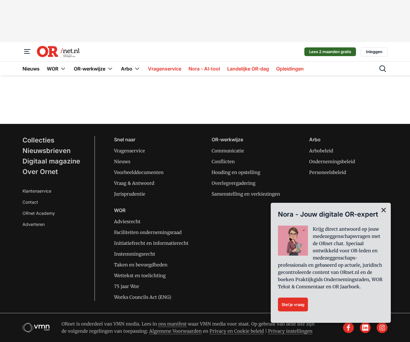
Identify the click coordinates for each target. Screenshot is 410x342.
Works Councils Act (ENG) (142, 297)
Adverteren (34, 224)
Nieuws (122, 161)
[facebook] (348, 327)
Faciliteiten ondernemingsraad (148, 232)
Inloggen (374, 51)
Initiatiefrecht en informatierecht (151, 243)
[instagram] (382, 327)
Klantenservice (37, 191)
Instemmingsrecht (134, 254)
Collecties (38, 140)
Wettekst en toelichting (140, 275)
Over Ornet (40, 172)
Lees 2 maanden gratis (330, 51)
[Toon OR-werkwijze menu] (110, 69)
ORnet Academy (39, 213)
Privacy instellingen (290, 331)
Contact (30, 202)
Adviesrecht (127, 221)
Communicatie (228, 151)
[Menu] (27, 52)
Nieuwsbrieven (47, 150)
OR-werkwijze (227, 139)
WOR (119, 210)
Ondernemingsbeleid (332, 161)
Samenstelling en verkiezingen (246, 194)
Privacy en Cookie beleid (237, 331)
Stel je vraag (293, 304)
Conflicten (223, 161)
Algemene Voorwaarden (175, 331)
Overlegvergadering (233, 183)
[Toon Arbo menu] (137, 69)
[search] (382, 68)
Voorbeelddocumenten (139, 172)
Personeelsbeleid (327, 172)
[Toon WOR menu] (63, 69)
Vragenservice (129, 151)
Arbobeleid (321, 151)
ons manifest (172, 324)
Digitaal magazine (51, 161)
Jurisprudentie (129, 194)
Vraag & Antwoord (134, 183)
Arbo (315, 139)
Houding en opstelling (236, 172)
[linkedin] (365, 327)
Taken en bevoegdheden (140, 265)
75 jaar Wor (126, 286)
